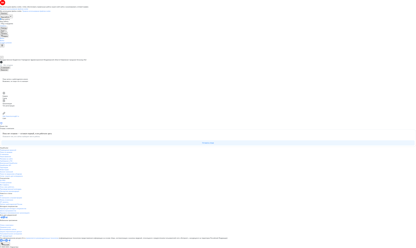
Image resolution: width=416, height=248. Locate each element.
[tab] (5, 67)
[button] (2, 38)
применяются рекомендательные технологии (42, 238)
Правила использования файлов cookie (36, 11)
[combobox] (5, 244)
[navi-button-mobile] (2, 45)
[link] (4, 33)
